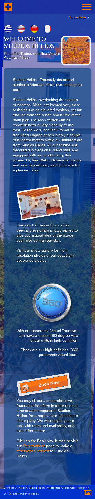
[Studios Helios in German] (34, 29)
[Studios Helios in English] (21, 29)
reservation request (33, 451)
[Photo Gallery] (41, 204)
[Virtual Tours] (53, 303)
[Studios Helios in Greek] (8, 29)
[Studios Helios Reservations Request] (45, 385)
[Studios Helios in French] (47, 29)
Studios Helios (77, 17)
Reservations (34, 446)
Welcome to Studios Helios (29, 42)
